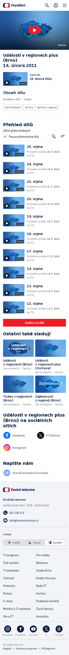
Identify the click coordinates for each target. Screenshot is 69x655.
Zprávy (29, 107)
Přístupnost (48, 648)
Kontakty (42, 616)
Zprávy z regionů (47, 107)
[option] (14, 542)
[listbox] (34, 542)
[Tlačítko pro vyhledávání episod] (54, 136)
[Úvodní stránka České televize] (19, 489)
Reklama (42, 563)
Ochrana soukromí (26, 648)
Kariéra (41, 593)
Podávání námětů (47, 601)
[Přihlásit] (55, 5)
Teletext (8, 578)
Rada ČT (41, 586)
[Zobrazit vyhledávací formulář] (47, 5)
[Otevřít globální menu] (64, 5)
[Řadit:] (63, 136)
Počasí (7, 593)
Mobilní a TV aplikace (17, 609)
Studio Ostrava (45, 578)
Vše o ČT (8, 616)
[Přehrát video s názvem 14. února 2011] (34, 30)
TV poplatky (11, 570)
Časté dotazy (44, 609)
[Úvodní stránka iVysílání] (14, 5)
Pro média (42, 555)
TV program (11, 555)
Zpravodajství (13, 107)
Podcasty (9, 586)
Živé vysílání (11, 563)
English (7, 648)
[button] (34, 30)
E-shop (7, 601)
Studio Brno (44, 570)
